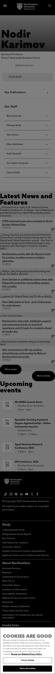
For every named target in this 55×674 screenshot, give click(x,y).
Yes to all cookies (27, 669)
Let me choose (27, 660)
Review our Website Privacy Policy (26, 654)
